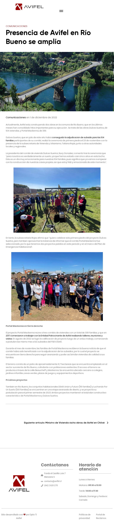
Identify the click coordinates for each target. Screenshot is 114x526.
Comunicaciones (16, 26)
